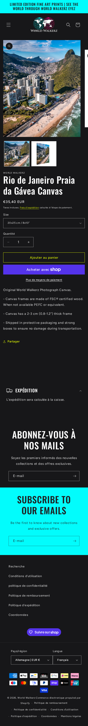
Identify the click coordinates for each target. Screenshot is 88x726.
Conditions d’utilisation (64, 709)
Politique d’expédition (24, 716)
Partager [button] (13, 341)
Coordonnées (18, 615)
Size (6, 214)
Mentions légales (71, 716)
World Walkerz (26, 697)
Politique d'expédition (24, 605)
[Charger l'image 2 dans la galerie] (43, 153)
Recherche (17, 566)
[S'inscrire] (74, 476)
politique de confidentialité (28, 586)
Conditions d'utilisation (25, 576)
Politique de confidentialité (30, 709)
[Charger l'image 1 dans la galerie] (16, 153)
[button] (8, 25)
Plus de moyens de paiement (44, 279)
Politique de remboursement (29, 595)
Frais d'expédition (29, 207)
